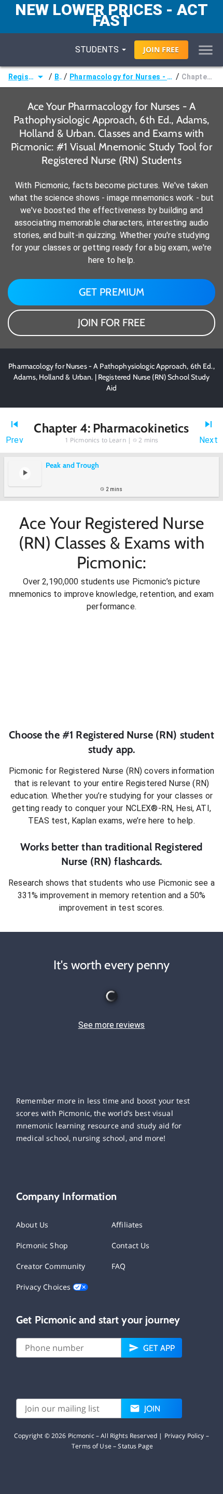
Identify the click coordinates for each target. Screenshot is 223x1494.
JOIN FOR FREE (111, 322)
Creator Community (51, 1266)
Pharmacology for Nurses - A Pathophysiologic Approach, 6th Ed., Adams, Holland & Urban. (121, 77)
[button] (111, 670)
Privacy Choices (44, 1287)
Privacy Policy (184, 1435)
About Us (32, 1225)
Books (58, 77)
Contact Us (131, 1245)
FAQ (119, 1266)
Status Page (135, 1446)
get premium (112, 292)
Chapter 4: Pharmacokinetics (198, 77)
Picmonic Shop (42, 1245)
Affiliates (127, 1225)
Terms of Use (92, 1446)
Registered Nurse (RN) (21, 77)
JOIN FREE (161, 49)
